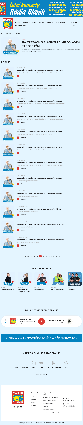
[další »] (63, 256)
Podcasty (34, 399)
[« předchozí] (20, 256)
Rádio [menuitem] (34, 22)
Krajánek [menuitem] (50, 22)
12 (34, 256)
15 (43, 256)
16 (46, 256)
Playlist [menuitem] (17, 22)
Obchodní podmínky (49, 400)
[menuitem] (74, 24)
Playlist (33, 402)
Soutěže (33, 405)
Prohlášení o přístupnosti (51, 413)
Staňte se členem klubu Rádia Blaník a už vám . (41, 337)
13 (37, 256)
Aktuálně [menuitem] (26, 22)
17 (49, 256)
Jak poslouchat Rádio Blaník (49, 393)
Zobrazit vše (40, 375)
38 (56, 256)
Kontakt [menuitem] (41, 22)
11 (31, 256)
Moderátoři (34, 393)
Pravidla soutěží (48, 403)
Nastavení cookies (48, 409)
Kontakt (45, 407)
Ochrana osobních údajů (50, 397)
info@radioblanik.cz (69, 406)
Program (33, 396)
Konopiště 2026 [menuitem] (20, 25)
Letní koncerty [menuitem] (61, 22)
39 (59, 256)
